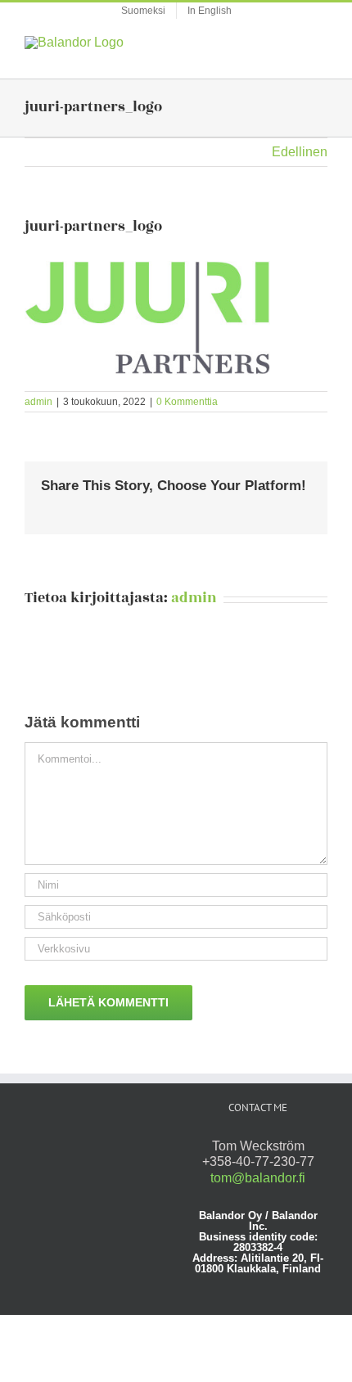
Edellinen (299, 152)
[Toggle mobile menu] (320, 44)
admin (38, 401)
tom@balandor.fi (257, 1178)
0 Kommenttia (187, 401)
